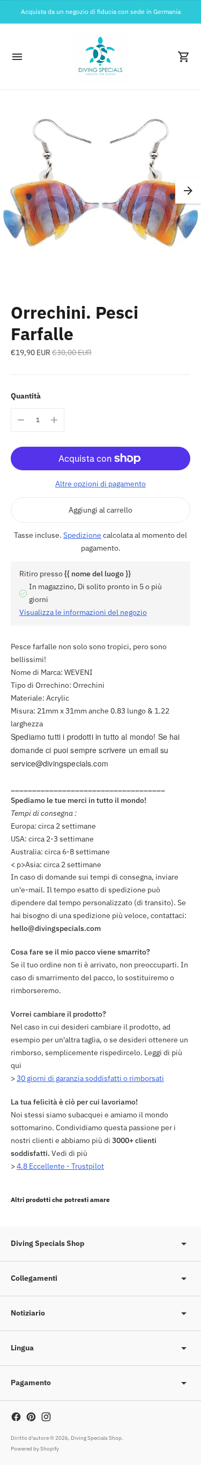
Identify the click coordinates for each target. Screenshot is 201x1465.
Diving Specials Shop (96, 1437)
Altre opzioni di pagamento (100, 484)
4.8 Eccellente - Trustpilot (60, 1166)
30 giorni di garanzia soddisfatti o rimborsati (90, 1078)
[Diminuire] (21, 420)
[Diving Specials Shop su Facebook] (16, 1416)
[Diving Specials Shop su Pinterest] (31, 1416)
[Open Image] (100, 190)
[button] (188, 191)
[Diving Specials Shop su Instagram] (46, 1416)
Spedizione (82, 535)
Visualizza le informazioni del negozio (83, 612)
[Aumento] (54, 420)
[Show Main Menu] (17, 57)
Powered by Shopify (35, 1448)
